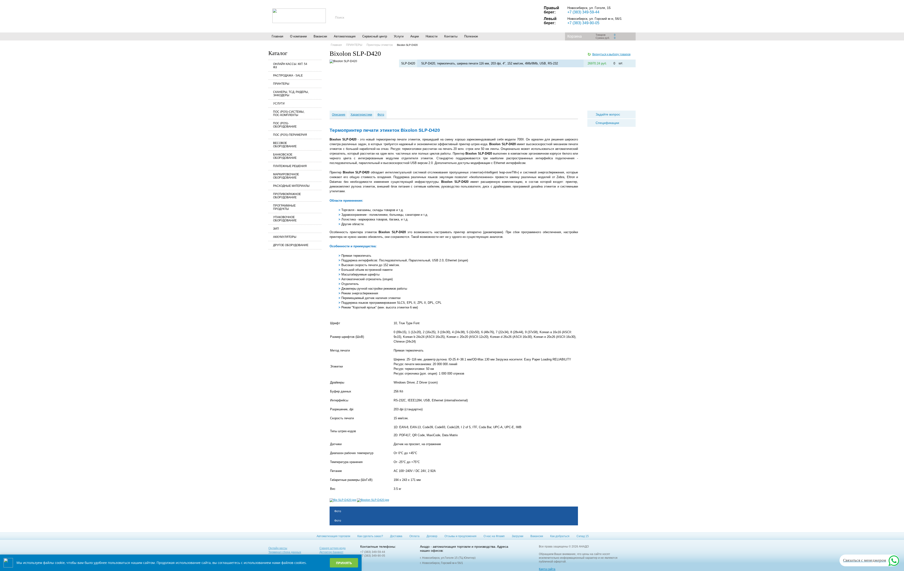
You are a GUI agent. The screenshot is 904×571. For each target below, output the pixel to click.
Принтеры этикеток (380, 45)
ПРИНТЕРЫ (281, 83)
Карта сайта (547, 569)
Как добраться (559, 536)
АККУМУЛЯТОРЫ (284, 237)
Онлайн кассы (277, 548)
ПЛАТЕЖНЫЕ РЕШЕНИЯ (290, 166)
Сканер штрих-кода (332, 548)
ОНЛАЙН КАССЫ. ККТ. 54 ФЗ (290, 65)
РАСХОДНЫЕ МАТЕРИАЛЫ (291, 186)
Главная (277, 36)
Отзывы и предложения (460, 536)
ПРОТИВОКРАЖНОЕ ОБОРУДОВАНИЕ (287, 195)
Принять (344, 563)
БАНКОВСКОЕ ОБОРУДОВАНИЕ (285, 156)
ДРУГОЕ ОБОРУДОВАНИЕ (290, 245)
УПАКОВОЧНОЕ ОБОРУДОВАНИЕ (285, 219)
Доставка (396, 536)
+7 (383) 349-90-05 (583, 23)
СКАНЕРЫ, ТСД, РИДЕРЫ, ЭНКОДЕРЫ (291, 93)
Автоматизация (344, 36)
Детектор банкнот (331, 552)
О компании (298, 36)
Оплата (414, 536)
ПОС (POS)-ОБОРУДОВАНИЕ (285, 125)
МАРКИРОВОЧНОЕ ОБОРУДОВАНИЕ (286, 176)
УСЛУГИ (279, 103)
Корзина (574, 36)
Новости (431, 36)
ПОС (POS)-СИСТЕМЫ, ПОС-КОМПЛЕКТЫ (288, 113)
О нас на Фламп (494, 536)
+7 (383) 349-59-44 (583, 12)
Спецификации (607, 123)
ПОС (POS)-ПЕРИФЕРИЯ (290, 134)
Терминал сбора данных (284, 552)
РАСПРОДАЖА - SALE (288, 75)
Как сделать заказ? (370, 536)
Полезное (471, 36)
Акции (414, 36)
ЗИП (276, 228)
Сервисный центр (374, 36)
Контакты (450, 36)
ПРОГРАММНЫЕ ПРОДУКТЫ (284, 207)
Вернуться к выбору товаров (611, 54)
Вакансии (320, 36)
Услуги (399, 36)
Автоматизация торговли (333, 536)
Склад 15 (583, 536)
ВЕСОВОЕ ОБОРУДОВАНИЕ (285, 144)
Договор (432, 536)
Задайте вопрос (608, 114)
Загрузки (517, 536)
